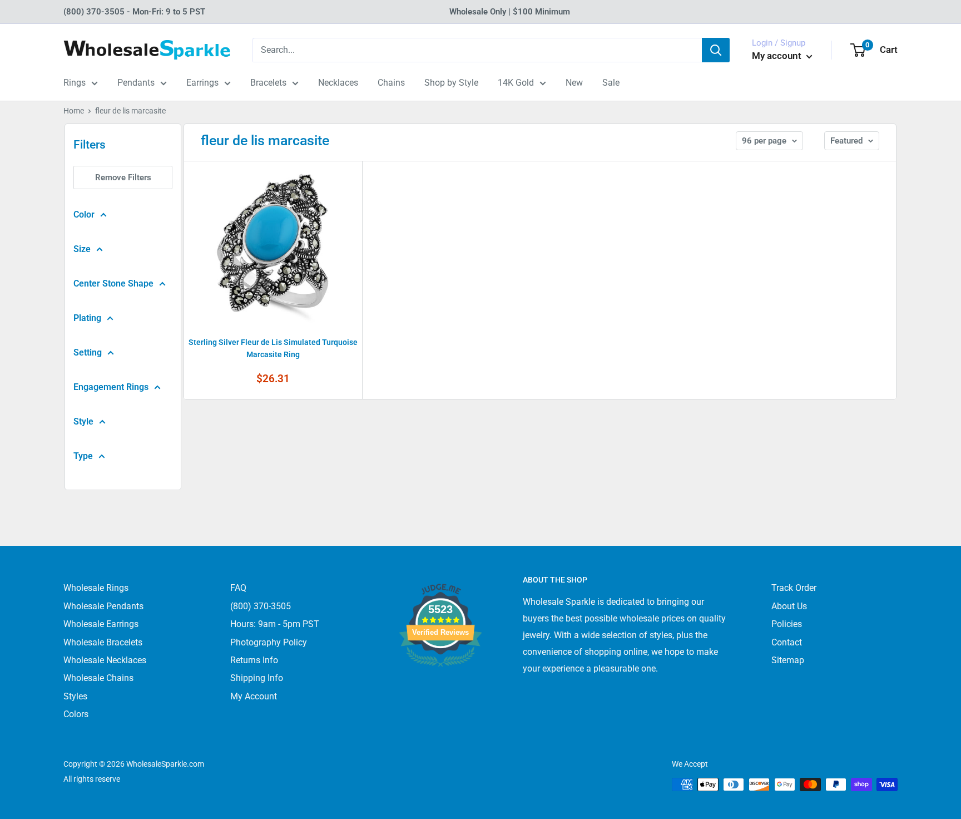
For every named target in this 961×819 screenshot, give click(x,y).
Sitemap (787, 660)
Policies (786, 624)
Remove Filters (123, 177)
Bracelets (268, 82)
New (574, 82)
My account (778, 55)
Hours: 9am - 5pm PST (274, 624)
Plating (87, 318)
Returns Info (254, 660)
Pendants (136, 82)
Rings (74, 82)
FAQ (238, 588)
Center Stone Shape (113, 283)
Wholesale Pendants (103, 606)
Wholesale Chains (98, 678)
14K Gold (516, 82)
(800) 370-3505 (260, 606)
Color (84, 214)
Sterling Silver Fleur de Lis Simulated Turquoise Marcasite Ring (273, 348)
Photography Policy (268, 642)
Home (73, 110)
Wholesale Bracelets (102, 642)
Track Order (793, 588)
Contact (786, 642)
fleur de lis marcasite (130, 110)
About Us (789, 606)
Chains (391, 82)
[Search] (716, 50)
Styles (75, 696)
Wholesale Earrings (100, 624)
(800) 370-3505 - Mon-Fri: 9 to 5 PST (134, 12)
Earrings (202, 82)
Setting (87, 352)
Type (83, 456)
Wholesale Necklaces (104, 660)
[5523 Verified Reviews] (440, 685)
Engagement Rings (110, 387)
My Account (253, 696)
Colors (75, 714)
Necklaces (338, 82)
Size (82, 249)
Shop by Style (451, 82)
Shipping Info (256, 678)
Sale (611, 82)
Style (83, 421)
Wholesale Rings (95, 588)
